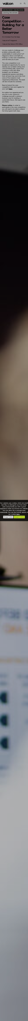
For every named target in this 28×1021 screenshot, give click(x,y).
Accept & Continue (19, 517)
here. (18, 514)
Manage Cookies (8, 517)
